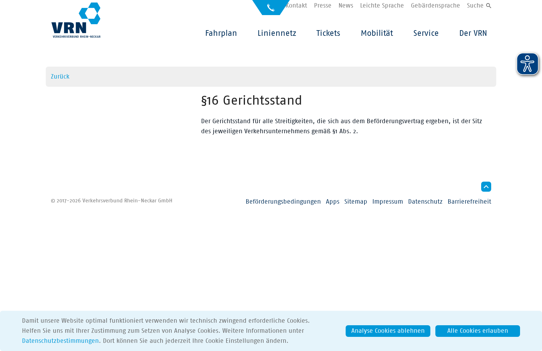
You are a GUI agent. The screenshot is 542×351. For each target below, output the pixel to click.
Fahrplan (221, 33)
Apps (332, 202)
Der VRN (473, 33)
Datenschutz (425, 202)
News (345, 6)
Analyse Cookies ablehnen (388, 331)
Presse (323, 6)
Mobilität (377, 33)
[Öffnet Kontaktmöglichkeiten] (271, 10)
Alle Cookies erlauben (477, 331)
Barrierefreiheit (469, 202)
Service (426, 33)
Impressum (387, 202)
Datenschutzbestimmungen (60, 341)
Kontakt (296, 6)
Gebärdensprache (435, 6)
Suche (475, 6)
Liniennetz (277, 33)
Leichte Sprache (382, 6)
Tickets (328, 33)
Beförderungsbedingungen (283, 202)
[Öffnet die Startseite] (76, 20)
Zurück (60, 77)
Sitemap (355, 202)
